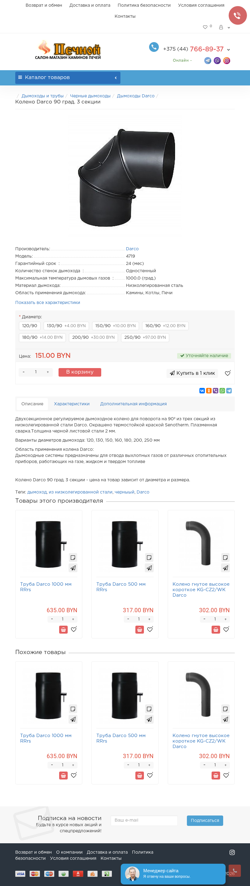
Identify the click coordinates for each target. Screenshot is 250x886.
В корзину (80, 372)
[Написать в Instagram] (226, 60)
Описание (32, 404)
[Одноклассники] (209, 390)
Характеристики (72, 404)
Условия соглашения (201, 5)
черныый (124, 492)
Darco (143, 492)
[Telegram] (229, 390)
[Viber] (215, 390)
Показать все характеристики (47, 303)
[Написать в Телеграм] (207, 60)
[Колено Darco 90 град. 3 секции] (125, 176)
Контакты (125, 16)
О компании (69, 852)
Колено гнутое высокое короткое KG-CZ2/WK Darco (201, 589)
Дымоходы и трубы (43, 96)
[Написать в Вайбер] (217, 60)
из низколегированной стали (80, 492)
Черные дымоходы (90, 96)
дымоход (37, 492)
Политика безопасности (144, 5)
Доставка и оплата (90, 5)
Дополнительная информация (133, 404)
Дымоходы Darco (136, 96)
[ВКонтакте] (202, 390)
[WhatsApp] (222, 390)
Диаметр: (32, 317)
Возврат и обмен (44, 5)
